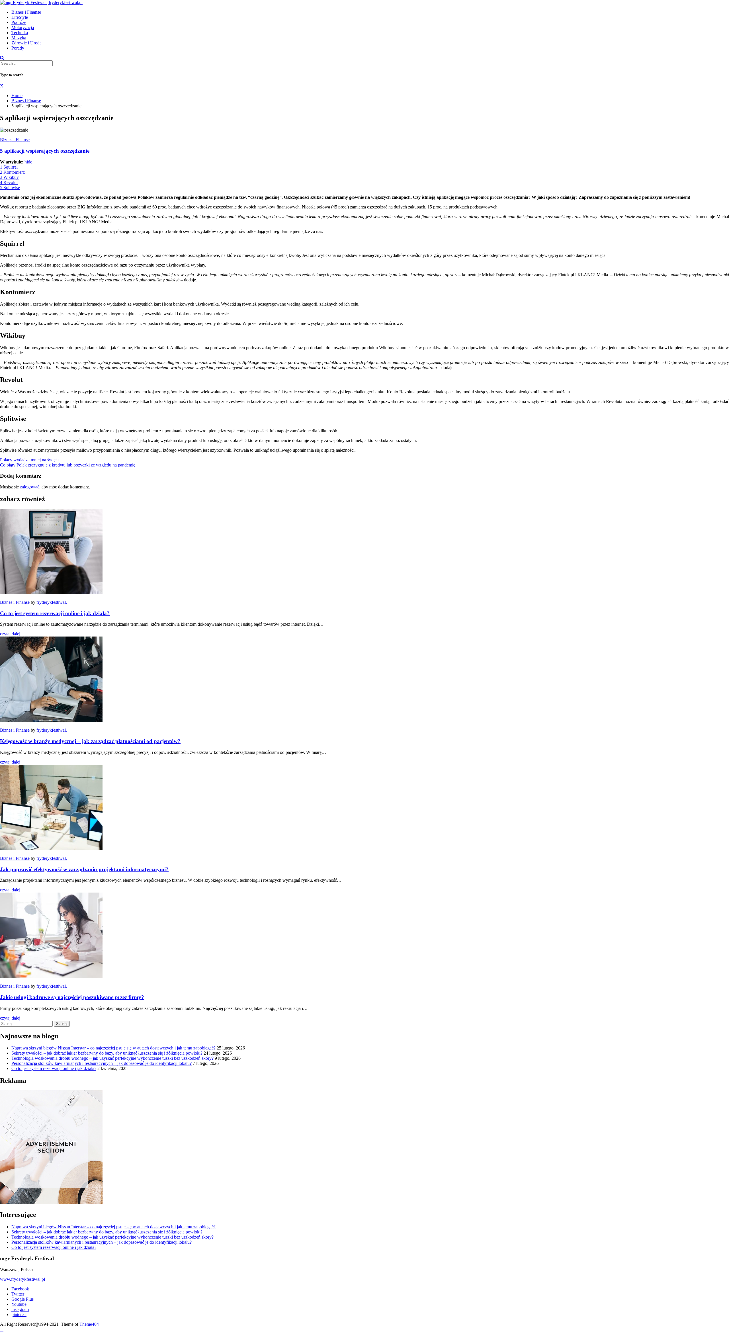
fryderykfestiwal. (51, 602)
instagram (20, 1309)
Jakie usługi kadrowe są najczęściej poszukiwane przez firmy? (72, 997)
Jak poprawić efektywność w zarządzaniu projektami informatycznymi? (84, 869)
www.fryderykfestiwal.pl (22, 1279)
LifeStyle (19, 17)
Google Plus (22, 1299)
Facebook (20, 1288)
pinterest (18, 1314)
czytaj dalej (10, 633)
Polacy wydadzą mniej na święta (29, 459)
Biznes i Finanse (26, 12)
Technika (19, 32)
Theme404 (89, 1324)
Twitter (17, 1294)
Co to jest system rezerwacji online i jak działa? (55, 613)
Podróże (18, 22)
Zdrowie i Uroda (26, 42)
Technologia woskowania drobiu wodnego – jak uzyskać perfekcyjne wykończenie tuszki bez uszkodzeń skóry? (112, 1058)
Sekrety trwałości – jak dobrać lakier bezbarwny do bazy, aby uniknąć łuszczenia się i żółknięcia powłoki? (106, 1053)
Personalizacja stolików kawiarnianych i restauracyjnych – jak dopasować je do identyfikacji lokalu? (101, 1063)
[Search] (2, 57)
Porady (17, 48)
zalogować (29, 486)
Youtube (18, 1304)
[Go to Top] (1, 1329)
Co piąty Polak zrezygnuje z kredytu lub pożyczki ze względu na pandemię (67, 465)
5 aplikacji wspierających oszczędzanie (44, 151)
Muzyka (18, 37)
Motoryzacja (22, 27)
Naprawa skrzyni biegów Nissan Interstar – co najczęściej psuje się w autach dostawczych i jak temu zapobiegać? (113, 1047)
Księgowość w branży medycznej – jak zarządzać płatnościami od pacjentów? (90, 741)
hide (28, 161)
